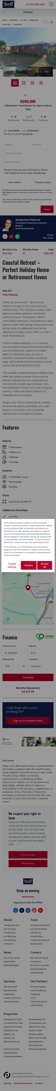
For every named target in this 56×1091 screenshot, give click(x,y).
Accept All (44, 565)
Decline (29, 565)
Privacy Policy (42, 542)
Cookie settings (12, 565)
